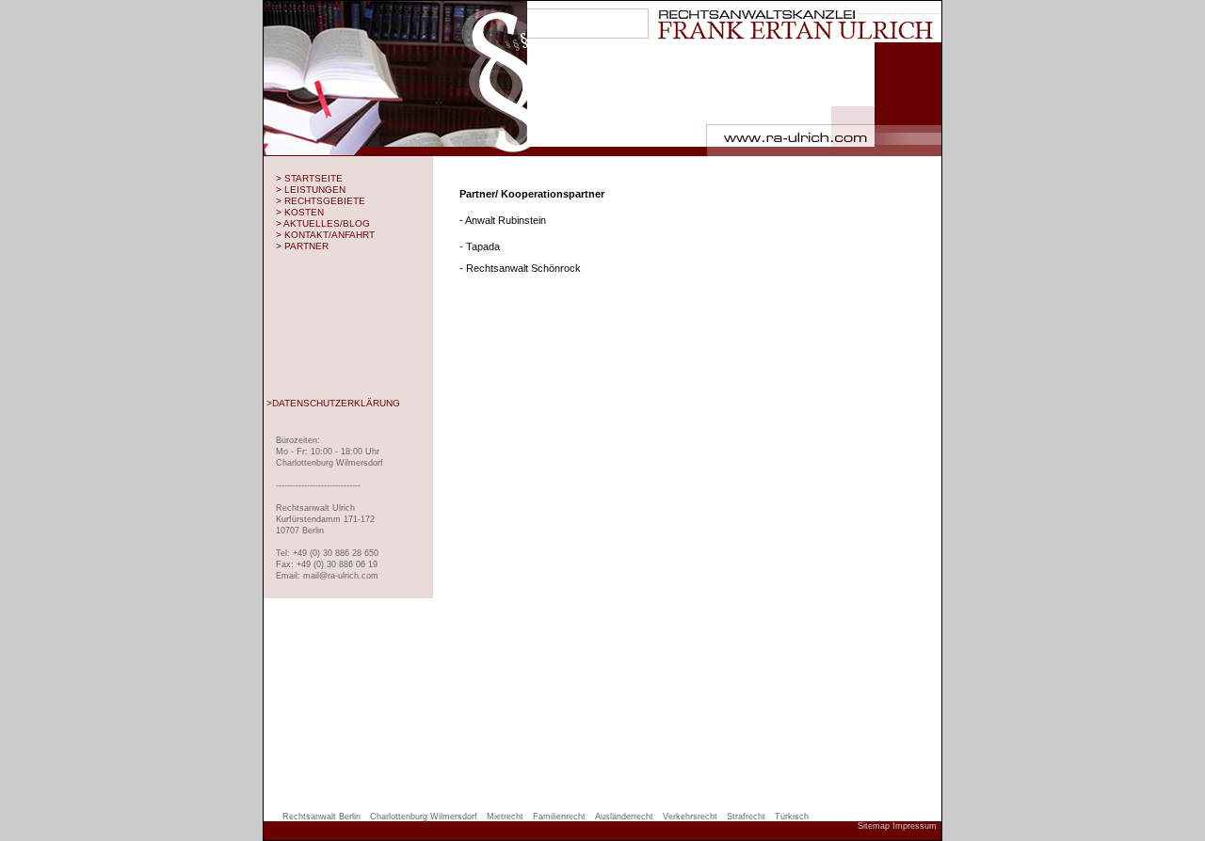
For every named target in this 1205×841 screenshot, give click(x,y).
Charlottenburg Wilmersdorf (423, 816)
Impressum (914, 826)
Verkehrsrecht (690, 816)
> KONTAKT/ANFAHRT (325, 235)
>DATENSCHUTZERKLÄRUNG (333, 403)
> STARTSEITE (309, 178)
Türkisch (792, 816)
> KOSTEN (300, 212)
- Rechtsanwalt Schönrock (520, 268)
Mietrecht (505, 816)
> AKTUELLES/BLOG (323, 223)
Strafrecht (746, 816)
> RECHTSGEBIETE (320, 201)
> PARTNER (302, 246)
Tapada (479, 246)
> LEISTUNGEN (310, 189)
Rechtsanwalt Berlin (321, 816)
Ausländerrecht (624, 816)
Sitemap (874, 826)
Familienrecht (559, 816)
